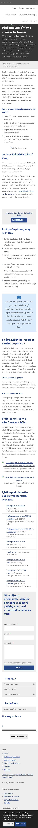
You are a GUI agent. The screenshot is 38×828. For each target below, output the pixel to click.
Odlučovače (8, 793)
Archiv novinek (18, 737)
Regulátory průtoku (11, 800)
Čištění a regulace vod (27, 8)
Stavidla (7, 803)
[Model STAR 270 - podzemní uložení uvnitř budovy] (19, 479)
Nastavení (7, 824)
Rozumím (19, 824)
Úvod (14, 8)
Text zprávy (9, 643)
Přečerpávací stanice (11, 796)
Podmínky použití (8, 775)
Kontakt (33, 21)
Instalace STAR (12, 552)
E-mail (7, 634)
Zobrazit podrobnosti (9, 819)
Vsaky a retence (10, 14)
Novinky (25, 21)
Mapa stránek (21, 775)
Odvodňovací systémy (27, 14)
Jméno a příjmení (11, 624)
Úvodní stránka (6, 63)
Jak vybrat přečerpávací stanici (15, 709)
